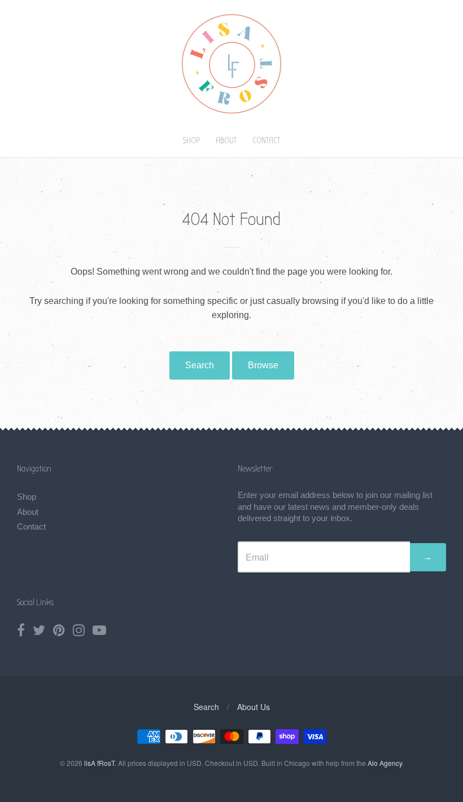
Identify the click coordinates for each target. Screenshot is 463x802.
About (226, 140)
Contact (266, 140)
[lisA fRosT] (232, 115)
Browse (263, 365)
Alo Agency (385, 763)
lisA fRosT (99, 763)
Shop (191, 140)
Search (199, 365)
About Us (253, 706)
